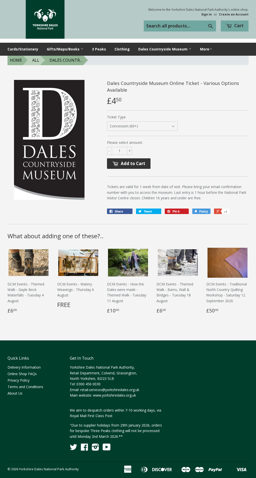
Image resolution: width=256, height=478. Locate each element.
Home (16, 60)
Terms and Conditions (25, 386)
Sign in (206, 14)
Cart (238, 25)
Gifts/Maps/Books (63, 49)
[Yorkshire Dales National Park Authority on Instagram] (95, 448)
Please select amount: (125, 142)
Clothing (122, 49)
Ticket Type (116, 117)
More (204, 49)
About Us (15, 393)
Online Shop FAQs (22, 373)
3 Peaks (99, 49)
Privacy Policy (19, 380)
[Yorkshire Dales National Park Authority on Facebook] (84, 448)
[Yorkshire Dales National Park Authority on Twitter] (73, 448)
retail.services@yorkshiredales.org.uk (109, 389)
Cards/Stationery (23, 49)
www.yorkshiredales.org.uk (114, 395)
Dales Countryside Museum (163, 49)
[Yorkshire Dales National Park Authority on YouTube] (106, 448)
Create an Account (233, 14)
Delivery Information (24, 367)
